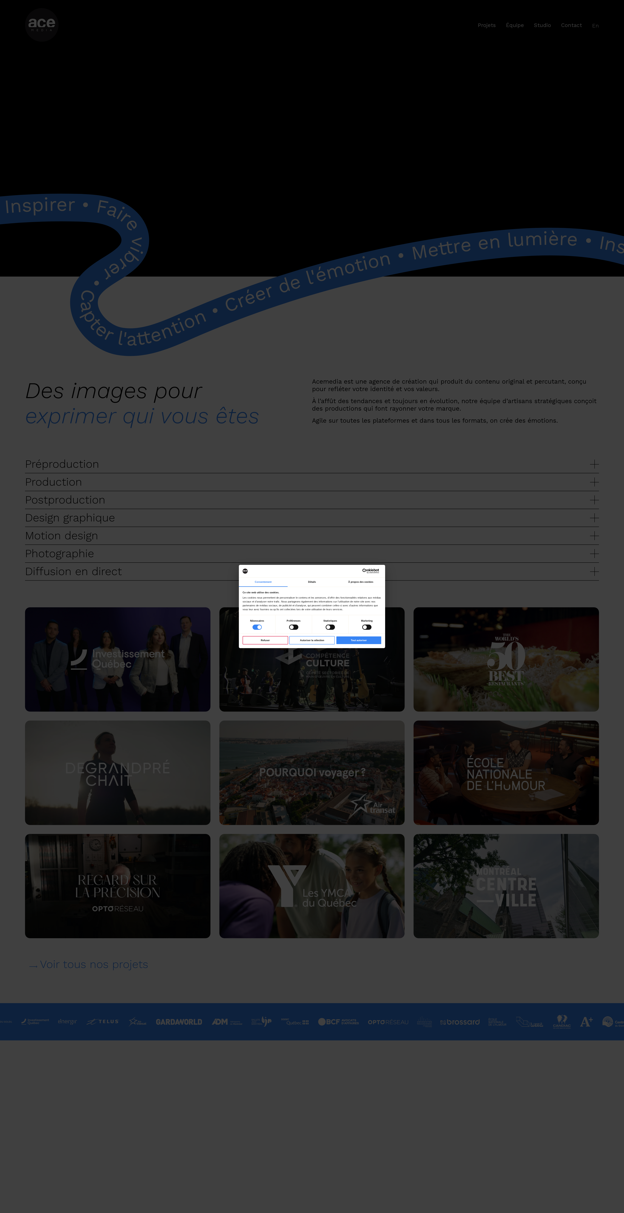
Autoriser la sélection (312, 640)
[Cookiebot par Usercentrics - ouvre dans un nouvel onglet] (367, 571)
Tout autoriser (359, 640)
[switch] (293, 627)
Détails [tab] (312, 581)
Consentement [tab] (263, 581)
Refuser (265, 640)
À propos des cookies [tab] (360, 581)
